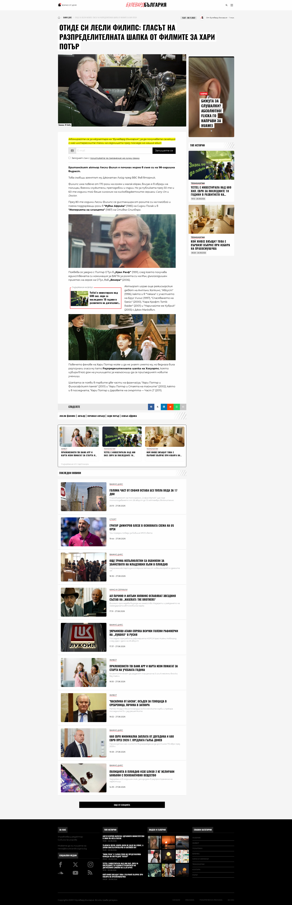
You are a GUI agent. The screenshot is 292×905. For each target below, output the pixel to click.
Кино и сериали (200, 859)
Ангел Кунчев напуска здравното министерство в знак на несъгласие (123, 837)
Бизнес (196, 854)
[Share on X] (157, 407)
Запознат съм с (105, 158)
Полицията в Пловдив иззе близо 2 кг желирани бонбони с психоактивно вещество (141, 773)
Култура (196, 869)
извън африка (129, 415)
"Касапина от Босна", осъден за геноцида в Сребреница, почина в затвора (138, 703)
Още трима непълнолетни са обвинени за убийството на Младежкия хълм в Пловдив (138, 562)
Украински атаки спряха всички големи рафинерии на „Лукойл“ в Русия (143, 632)
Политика (197, 848)
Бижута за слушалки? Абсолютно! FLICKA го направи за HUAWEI (211, 113)
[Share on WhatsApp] (177, 407)
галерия (196, 838)
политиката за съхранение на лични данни (114, 158)
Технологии (198, 864)
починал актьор (96, 415)
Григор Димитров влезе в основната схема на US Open (141, 527)
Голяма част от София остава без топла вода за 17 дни (143, 492)
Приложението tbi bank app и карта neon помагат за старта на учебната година (143, 668)
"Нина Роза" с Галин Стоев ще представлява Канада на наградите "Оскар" (122, 855)
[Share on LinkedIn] (164, 407)
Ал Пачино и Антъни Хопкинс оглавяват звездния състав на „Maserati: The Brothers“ (142, 597)
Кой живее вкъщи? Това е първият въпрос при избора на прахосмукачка (210, 245)
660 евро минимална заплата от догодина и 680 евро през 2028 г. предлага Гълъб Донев (141, 738)
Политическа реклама (211, 900)
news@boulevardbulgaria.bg (72, 848)
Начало (176, 900)
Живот (195, 843)
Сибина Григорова (67, 839)
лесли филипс (67, 415)
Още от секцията (122, 804)
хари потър (113, 415)
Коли (195, 875)
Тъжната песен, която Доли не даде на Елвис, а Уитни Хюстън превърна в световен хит (123, 846)
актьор (81, 415)
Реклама (189, 900)
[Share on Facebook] (151, 407)
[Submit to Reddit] (170, 407)
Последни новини (70, 473)
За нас (62, 829)
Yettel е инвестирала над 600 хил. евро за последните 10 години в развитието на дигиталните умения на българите (211, 195)
